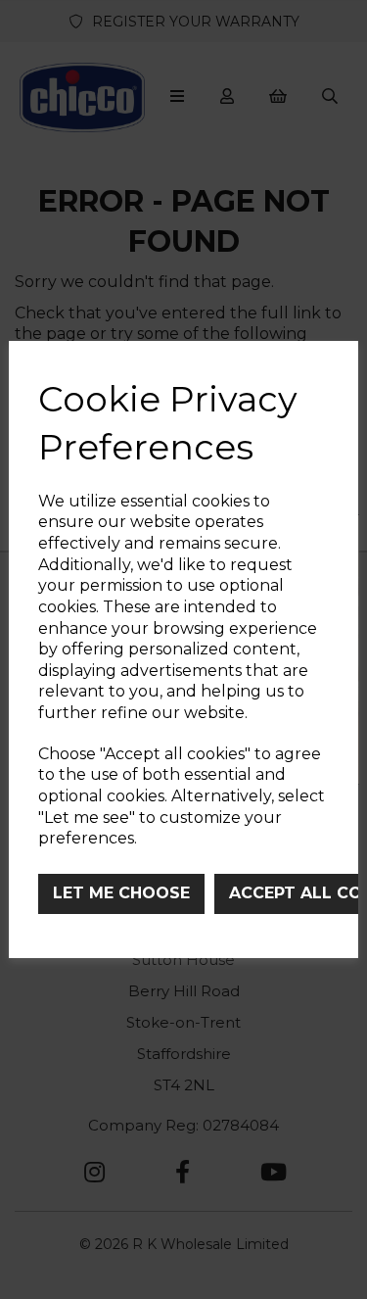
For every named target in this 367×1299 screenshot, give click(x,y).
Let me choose (121, 893)
